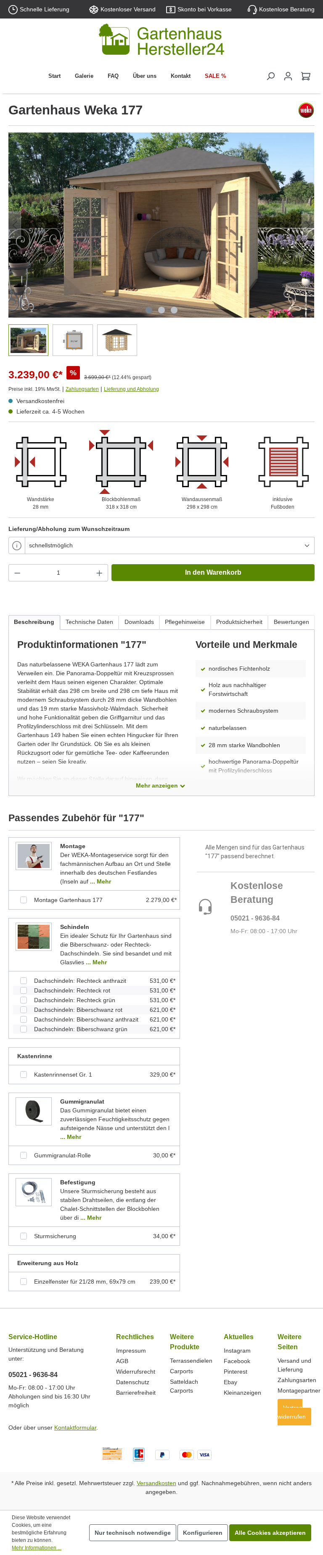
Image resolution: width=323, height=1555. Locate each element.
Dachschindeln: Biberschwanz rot (78, 1009)
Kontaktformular (75, 1427)
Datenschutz (132, 1382)
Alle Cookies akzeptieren (270, 1532)
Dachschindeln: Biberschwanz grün (80, 1029)
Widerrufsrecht (135, 1371)
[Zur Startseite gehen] (161, 41)
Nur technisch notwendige (133, 1532)
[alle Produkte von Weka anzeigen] (306, 110)
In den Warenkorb (213, 572)
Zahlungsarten (82, 389)
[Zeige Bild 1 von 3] (149, 310)
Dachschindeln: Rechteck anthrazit (80, 980)
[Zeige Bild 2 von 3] (161, 310)
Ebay (230, 1382)
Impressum (131, 1350)
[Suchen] (270, 76)
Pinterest (235, 1371)
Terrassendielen (191, 1360)
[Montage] (34, 856)
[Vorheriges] (14, 225)
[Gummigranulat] (34, 1111)
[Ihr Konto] (288, 76)
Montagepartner (299, 1390)
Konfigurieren (202, 1532)
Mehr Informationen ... (36, 1548)
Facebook (237, 1361)
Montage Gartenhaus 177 (68, 900)
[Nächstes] (308, 225)
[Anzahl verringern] (17, 572)
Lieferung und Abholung (131, 389)
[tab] (34, 622)
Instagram (237, 1350)
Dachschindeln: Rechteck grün (74, 1000)
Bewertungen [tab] (291, 621)
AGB (122, 1361)
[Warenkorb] (306, 76)
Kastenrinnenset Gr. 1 (63, 1074)
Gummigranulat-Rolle (62, 1155)
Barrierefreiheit (136, 1392)
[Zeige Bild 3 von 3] (174, 310)
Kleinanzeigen (242, 1392)
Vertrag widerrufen (292, 1412)
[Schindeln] (34, 936)
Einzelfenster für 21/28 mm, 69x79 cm (84, 1281)
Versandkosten (156, 1483)
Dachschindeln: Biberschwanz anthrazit (86, 1019)
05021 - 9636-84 (255, 918)
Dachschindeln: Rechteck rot (72, 990)
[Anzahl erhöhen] (100, 572)
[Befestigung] (34, 1192)
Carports (181, 1371)
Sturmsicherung (55, 1236)
